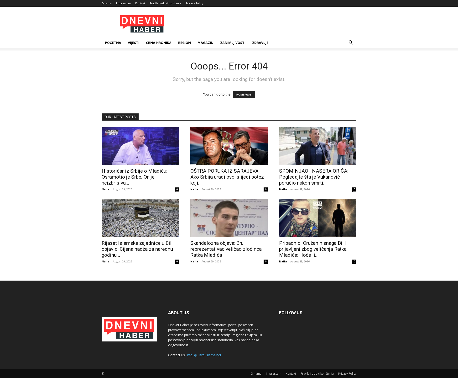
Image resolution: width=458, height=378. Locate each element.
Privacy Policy (194, 3)
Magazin (205, 42)
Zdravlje (260, 42)
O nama (107, 3)
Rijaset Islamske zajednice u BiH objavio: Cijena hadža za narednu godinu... (138, 249)
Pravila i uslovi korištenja (165, 3)
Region (184, 42)
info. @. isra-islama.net (204, 355)
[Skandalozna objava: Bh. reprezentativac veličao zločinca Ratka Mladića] (229, 218)
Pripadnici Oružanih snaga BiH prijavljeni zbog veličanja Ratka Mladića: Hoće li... (313, 249)
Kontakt (140, 3)
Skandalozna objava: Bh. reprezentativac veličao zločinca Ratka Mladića (226, 249)
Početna (113, 42)
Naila (105, 189)
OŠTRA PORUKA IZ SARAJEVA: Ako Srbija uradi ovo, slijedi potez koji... (227, 177)
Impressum (123, 3)
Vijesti (133, 42)
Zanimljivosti (232, 42)
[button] (350, 43)
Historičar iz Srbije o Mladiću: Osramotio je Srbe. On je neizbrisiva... (134, 177)
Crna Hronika (159, 42)
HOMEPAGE (243, 94)
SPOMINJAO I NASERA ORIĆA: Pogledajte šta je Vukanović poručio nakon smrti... (313, 177)
